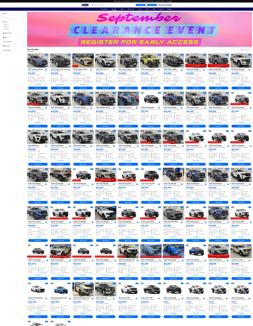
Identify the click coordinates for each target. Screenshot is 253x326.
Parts (147, 9)
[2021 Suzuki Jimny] (128, 60)
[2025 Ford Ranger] (196, 60)
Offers (122, 9)
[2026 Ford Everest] (128, 175)
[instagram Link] (171, 1)
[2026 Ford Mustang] (38, 289)
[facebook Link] (167, 1)
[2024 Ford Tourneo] (151, 175)
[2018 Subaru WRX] (173, 60)
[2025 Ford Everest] (128, 99)
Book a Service (152, 4)
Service (140, 9)
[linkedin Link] (169, 1)
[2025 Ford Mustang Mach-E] (60, 289)
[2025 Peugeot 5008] (105, 99)
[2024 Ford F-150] (128, 289)
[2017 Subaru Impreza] (38, 60)
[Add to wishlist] (46, 70)
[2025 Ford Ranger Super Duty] (128, 251)
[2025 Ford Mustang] (173, 213)
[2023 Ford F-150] (241, 251)
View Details (38, 84)
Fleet (154, 9)
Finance (161, 9)
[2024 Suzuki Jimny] (151, 60)
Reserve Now (38, 88)
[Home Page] (85, 5)
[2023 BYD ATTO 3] (105, 60)
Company (169, 9)
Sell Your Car (131, 9)
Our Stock (114, 9)
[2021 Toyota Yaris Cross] (60, 60)
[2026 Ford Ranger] (241, 60)
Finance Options (140, 4)
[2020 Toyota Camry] (83, 60)
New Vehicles (104, 9)
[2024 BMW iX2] (38, 137)
